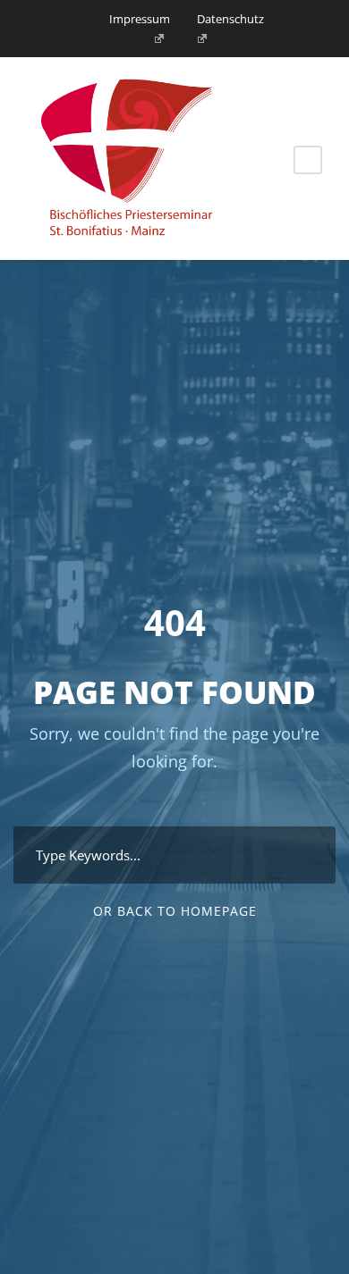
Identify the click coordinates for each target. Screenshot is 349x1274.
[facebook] (153, 38)
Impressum (139, 19)
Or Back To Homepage (175, 910)
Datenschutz (230, 19)
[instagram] (197, 38)
